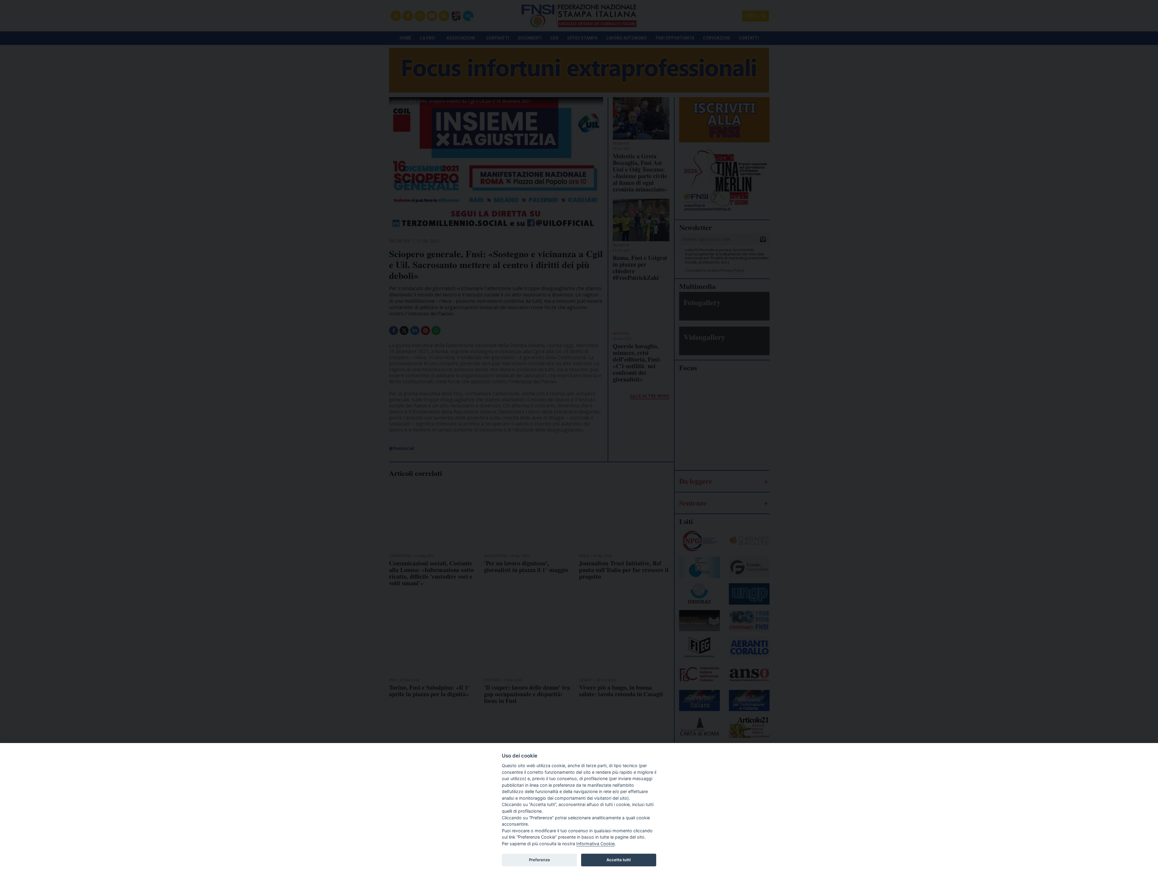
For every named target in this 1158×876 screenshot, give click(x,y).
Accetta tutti (618, 859)
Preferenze (539, 859)
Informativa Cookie (595, 843)
